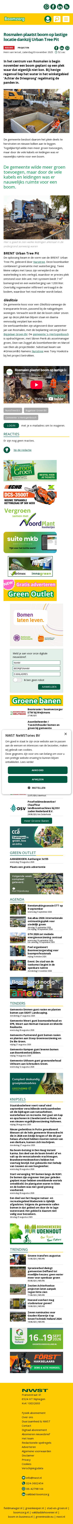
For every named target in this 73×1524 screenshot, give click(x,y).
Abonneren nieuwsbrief (36, 1434)
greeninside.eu (45, 1516)
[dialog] (36, 762)
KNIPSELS (18, 1099)
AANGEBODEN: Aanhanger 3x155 (29, 859)
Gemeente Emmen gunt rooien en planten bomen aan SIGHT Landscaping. (35, 1011)
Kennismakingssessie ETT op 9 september (45, 907)
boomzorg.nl (21, 1512)
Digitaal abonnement (34, 1430)
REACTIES (11, 434)
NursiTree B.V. (12, 410)
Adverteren (29, 1447)
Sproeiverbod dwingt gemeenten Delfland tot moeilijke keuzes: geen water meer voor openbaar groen (45, 1272)
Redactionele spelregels (36, 1442)
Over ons (27, 1417)
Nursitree (39, 262)
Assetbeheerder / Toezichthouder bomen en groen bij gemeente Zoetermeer (44, 726)
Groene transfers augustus (44, 1255)
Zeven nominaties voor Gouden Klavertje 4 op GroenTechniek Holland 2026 (44, 1315)
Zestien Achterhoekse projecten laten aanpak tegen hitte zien (42, 1289)
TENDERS (17, 1003)
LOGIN (11, 425)
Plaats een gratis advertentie (28, 867)
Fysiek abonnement (34, 1413)
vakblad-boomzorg (37, 1494)
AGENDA (17, 899)
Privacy (26, 1459)
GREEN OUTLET (23, 852)
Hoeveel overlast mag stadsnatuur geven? (41, 1301)
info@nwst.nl (34, 1477)
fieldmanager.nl (13, 1508)
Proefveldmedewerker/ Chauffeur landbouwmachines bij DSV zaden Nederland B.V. (44, 806)
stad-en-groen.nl (57, 1508)
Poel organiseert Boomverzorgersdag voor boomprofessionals (43, 950)
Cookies (26, 1464)
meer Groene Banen (36, 820)
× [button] (65, 734)
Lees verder (27, 762)
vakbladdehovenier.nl (44, 1512)
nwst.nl (61, 1516)
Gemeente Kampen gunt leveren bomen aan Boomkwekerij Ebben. (34, 1051)
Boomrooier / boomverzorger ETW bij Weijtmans (45, 711)
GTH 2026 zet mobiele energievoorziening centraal (45, 935)
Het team (28, 1438)
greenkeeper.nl (34, 1508)
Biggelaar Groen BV (15, 334)
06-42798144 (34, 1488)
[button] (36, 788)
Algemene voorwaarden (36, 1451)
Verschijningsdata (32, 1468)
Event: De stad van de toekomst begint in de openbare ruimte (41, 964)
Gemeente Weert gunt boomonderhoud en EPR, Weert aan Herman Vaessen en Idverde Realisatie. (36, 1024)
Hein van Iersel (12, 52)
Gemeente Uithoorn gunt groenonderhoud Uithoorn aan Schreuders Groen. (35, 1062)
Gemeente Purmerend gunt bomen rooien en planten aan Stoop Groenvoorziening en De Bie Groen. (35, 1038)
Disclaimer (28, 1455)
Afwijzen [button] (38, 779)
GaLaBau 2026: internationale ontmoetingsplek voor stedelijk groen (45, 921)
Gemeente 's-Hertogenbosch (20, 417)
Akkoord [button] (38, 770)
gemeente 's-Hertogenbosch (51, 334)
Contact (26, 1425)
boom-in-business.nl (20, 1516)
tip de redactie (23, 450)
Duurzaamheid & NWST (36, 1421)
